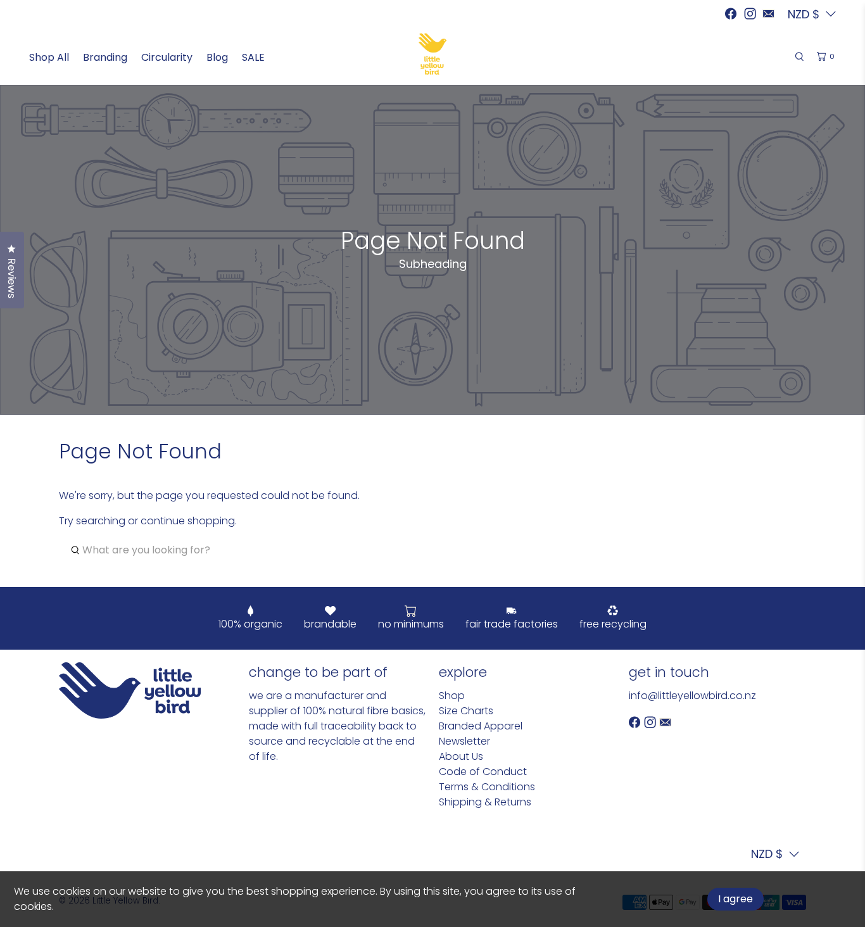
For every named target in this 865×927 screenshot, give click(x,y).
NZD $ (767, 854)
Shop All (49, 57)
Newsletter (464, 741)
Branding (105, 57)
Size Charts (466, 710)
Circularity (167, 57)
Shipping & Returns (485, 802)
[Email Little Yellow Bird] (768, 14)
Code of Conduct (483, 771)
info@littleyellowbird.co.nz (692, 695)
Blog (217, 57)
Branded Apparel (480, 726)
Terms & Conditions (487, 786)
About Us (461, 756)
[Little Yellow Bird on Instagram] (750, 14)
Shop (452, 695)
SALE (253, 57)
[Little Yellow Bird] (433, 54)
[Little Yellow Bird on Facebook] (731, 14)
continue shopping (188, 521)
